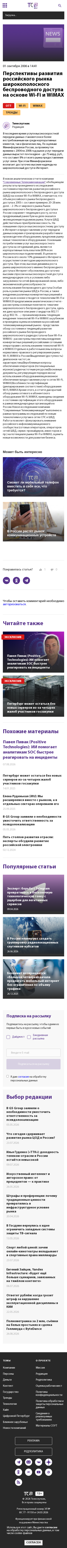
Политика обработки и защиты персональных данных (50, 1404)
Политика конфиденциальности (49, 1394)
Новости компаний (14, 1428)
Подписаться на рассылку (33, 1064)
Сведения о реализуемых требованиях (44, 1416)
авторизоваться (14, 604)
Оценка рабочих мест (49, 1386)
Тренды (7, 1398)
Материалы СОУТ (46, 1425)
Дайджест (18, 1036)
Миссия (40, 1367)
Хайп (6, 1410)
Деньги (7, 1379)
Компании (9, 1367)
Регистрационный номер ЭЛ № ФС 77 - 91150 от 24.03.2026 (33, 1511)
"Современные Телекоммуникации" (24, 182)
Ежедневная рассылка (40, 1037)
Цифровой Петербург (16, 1416)
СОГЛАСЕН (33, 1542)
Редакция (42, 1373)
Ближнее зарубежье (15, 1422)
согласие (23, 1076)
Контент (8, 1386)
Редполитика (44, 1379)
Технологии (10, 1404)
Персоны (8, 1373)
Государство (11, 1392)
